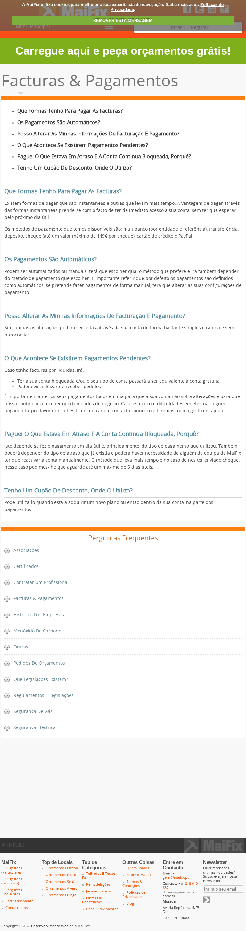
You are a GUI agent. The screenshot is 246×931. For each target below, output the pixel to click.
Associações (26, 550)
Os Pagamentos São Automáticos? (58, 122)
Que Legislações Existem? (40, 679)
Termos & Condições (132, 884)
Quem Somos (138, 868)
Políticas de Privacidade (133, 895)
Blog (130, 903)
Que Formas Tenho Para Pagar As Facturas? (70, 111)
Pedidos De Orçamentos (39, 663)
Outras (20, 647)
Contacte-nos (16, 908)
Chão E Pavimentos (102, 909)
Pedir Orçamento (19, 901)
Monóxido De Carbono (37, 631)
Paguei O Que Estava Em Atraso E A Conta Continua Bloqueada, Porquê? (104, 156)
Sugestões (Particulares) (11, 870)
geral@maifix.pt (176, 877)
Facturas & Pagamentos (38, 598)
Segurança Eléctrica (34, 727)
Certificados (26, 566)
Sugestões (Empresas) (11, 881)
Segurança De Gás (33, 711)
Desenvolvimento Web (50, 926)
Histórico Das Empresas (38, 615)
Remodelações (98, 885)
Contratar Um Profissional (41, 582)
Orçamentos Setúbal (62, 882)
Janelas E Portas (99, 891)
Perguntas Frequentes (11, 892)
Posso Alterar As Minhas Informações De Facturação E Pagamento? (98, 134)
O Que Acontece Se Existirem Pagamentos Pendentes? (82, 145)
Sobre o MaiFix (139, 875)
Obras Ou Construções (92, 900)
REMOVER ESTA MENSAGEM (122, 20)
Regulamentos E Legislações (43, 695)
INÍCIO (15, 844)
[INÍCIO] (214, 851)
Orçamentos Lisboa (62, 868)
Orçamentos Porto (61, 875)
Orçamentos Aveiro (62, 888)
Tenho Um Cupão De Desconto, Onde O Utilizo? (74, 168)
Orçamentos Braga (61, 895)
